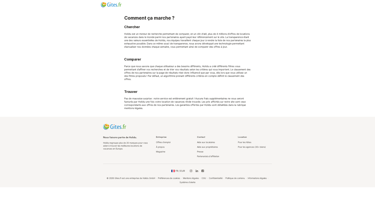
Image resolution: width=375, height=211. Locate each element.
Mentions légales (191, 178)
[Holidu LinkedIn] (197, 170)
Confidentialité (216, 178)
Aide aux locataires (206, 142)
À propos (160, 147)
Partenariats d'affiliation (208, 156)
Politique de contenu (235, 178)
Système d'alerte (188, 182)
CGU (204, 178)
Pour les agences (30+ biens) (252, 147)
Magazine (160, 151)
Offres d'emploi (163, 142)
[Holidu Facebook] (202, 170)
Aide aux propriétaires (207, 147)
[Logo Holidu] (115, 4)
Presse (200, 151)
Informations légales (257, 178)
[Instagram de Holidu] (191, 170)
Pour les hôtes (244, 142)
